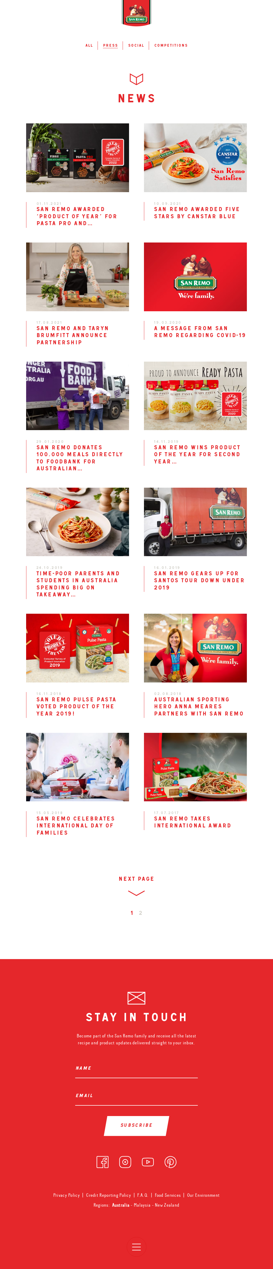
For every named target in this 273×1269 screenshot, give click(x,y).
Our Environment (203, 1195)
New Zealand (167, 1205)
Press (110, 46)
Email (85, 1096)
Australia (121, 1205)
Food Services (168, 1195)
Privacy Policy (66, 1195)
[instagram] (125, 1160)
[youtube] (147, 1160)
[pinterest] (170, 1160)
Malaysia (143, 1205)
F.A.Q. (142, 1195)
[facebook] (102, 1160)
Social (136, 46)
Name (84, 1068)
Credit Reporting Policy (108, 1195)
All (89, 46)
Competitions (171, 46)
